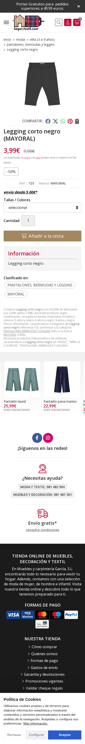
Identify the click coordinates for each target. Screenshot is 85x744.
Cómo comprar (44, 646)
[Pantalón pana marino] (62, 379)
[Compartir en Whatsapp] (63, 121)
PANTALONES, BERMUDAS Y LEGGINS (27, 331)
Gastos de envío (44, 667)
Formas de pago (44, 660)
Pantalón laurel (15, 401)
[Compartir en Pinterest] (70, 121)
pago (38, 157)
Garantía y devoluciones (44, 674)
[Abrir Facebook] (37, 437)
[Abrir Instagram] (48, 437)
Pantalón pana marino (60, 401)
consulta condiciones (42, 530)
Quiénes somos (44, 653)
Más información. (35, 723)
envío (27, 157)
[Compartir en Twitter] (55, 121)
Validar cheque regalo (44, 688)
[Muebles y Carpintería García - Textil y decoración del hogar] (28, 22)
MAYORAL (10, 335)
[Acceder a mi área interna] (67, 22)
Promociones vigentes (44, 681)
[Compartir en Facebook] (47, 121)
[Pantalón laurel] (22, 379)
